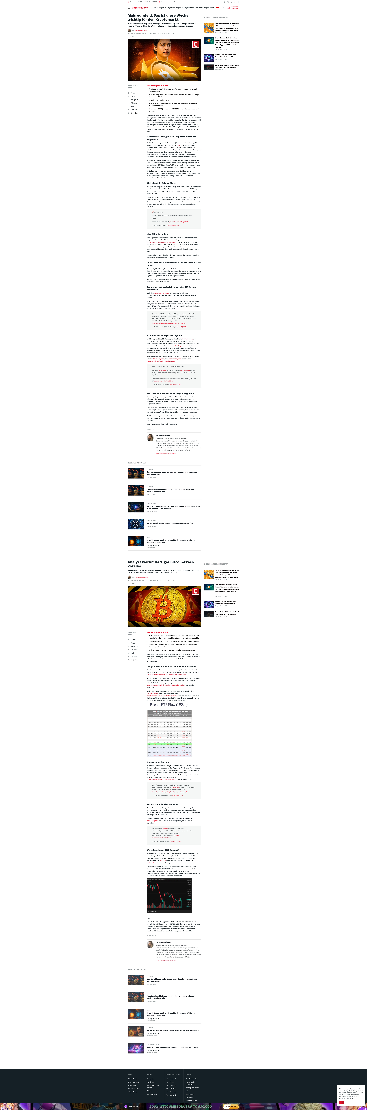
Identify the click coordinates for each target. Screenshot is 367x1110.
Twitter (133, 96)
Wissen (149, 1091)
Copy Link (134, 113)
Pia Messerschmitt (141, 30)
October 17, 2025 (180, 327)
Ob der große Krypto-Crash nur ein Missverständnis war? (166, 674)
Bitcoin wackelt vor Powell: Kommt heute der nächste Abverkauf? (173, 1030)
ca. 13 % (163, 860)
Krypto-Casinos (209, 8)
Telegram (134, 103)
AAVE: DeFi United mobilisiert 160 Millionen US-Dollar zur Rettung (172, 1047)
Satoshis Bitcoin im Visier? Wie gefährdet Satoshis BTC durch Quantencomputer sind (171, 541)
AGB (187, 1091)
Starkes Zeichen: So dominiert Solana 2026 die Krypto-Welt (225, 56)
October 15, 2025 (177, 796)
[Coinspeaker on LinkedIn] (235, 2)
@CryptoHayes (185, 370)
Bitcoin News (151, 469)
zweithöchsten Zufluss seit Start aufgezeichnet (163, 696)
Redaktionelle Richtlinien (190, 1083)
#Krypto (176, 835)
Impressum (189, 1097)
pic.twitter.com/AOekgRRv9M (178, 222)
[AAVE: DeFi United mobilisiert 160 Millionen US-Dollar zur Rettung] (136, 1049)
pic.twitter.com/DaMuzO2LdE (163, 381)
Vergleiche (150, 1082)
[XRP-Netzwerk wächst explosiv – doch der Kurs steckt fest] (136, 525)
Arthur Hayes (177, 346)
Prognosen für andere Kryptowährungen (161, 361)
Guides (149, 1074)
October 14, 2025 (175, 385)
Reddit (133, 106)
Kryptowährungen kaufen (185, 8)
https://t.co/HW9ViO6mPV (160, 792)
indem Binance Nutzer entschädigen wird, (161, 779)
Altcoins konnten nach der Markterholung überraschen (166, 685)
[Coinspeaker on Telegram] (231, 2)
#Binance (176, 787)
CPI (178, 145)
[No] (363, 1087)
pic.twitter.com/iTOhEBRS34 (177, 323)
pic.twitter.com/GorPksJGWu (161, 838)
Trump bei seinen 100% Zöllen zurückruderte (162, 242)
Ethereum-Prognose (175, 359)
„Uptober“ (150, 863)
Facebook (134, 93)
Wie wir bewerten (191, 1101)
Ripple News (132, 1085)
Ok (342, 1102)
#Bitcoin (165, 828)
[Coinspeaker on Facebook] (224, 2)
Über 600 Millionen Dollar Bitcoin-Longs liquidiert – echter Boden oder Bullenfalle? (172, 473)
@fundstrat (162, 370)
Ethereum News (133, 1082)
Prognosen (162, 8)
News (156, 8)
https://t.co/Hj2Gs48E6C (160, 323)
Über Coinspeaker (191, 1079)
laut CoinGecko (187, 339)
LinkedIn (134, 110)
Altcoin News (151, 503)
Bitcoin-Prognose (158, 359)
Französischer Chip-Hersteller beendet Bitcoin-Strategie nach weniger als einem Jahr (171, 490)
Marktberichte (151, 429)
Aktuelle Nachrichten (216, 17)
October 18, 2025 (173, 225)
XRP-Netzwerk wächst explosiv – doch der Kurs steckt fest (170, 523)
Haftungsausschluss (192, 1088)
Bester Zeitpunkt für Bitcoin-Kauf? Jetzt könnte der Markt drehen (227, 66)
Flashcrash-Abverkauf (161, 293)
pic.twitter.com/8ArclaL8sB (178, 792)
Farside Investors (152, 693)
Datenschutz (190, 1094)
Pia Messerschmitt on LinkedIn (166, 453)
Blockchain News (133, 1089)
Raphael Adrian (155, 545)
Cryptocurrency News (154, 1044)
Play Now (231, 1106)
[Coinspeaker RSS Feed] (238, 2)
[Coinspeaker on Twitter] (228, 2)
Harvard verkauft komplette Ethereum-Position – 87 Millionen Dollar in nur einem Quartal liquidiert (174, 507)
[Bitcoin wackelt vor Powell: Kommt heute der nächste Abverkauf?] (136, 1032)
